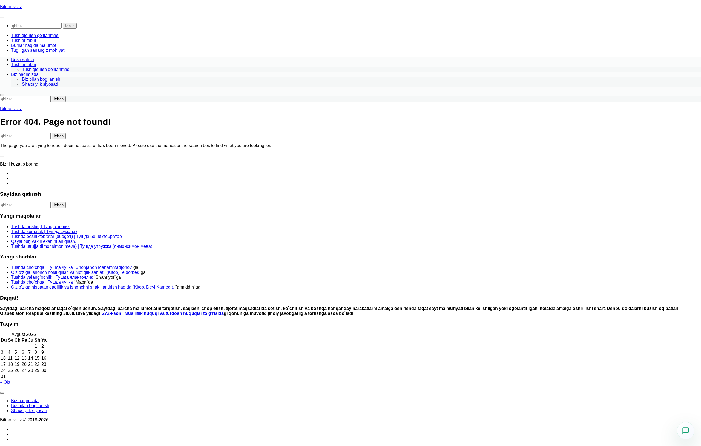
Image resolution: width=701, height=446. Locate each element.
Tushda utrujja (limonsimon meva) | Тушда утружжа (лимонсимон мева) (81, 246)
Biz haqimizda (25, 74)
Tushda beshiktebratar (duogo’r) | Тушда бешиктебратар (66, 236)
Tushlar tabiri (23, 40)
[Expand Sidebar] (2, 156)
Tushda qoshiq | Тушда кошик (40, 226)
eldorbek (130, 272)
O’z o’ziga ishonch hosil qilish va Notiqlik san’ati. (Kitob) (65, 272)
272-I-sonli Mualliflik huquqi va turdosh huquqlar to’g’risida (163, 313)
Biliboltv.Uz (11, 6)
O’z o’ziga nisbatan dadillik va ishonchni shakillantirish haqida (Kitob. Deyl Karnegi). (92, 287)
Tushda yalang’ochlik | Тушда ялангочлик (52, 277)
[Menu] (2, 17)
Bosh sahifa (22, 59)
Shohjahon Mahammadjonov (104, 267)
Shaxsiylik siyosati (40, 84)
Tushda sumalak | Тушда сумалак (44, 231)
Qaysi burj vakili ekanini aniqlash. (43, 241)
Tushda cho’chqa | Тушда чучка (42, 267)
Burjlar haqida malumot (33, 45)
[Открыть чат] (685, 430)
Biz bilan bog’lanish (41, 79)
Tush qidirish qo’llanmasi (35, 35)
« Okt (5, 382)
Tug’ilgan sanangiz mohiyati (38, 50)
